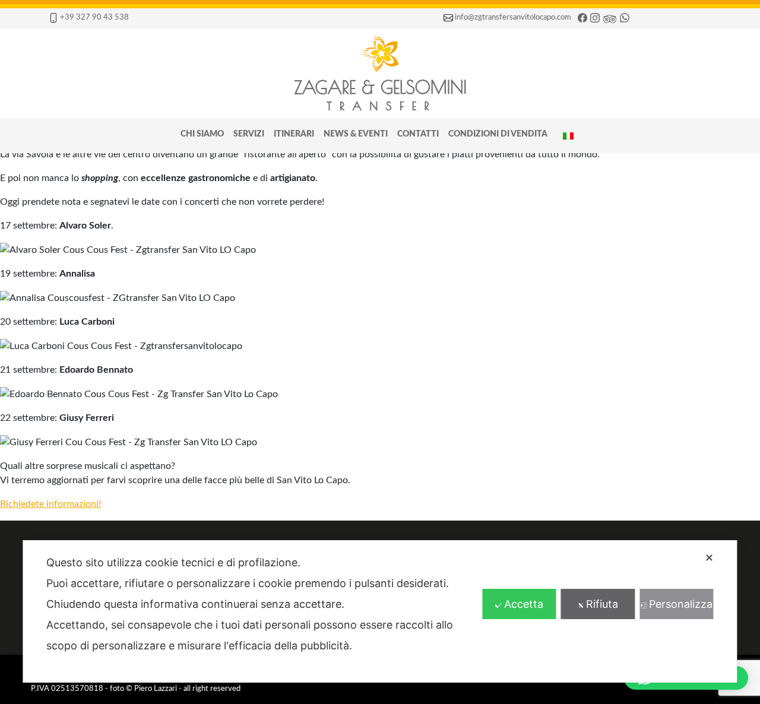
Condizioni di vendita (497, 133)
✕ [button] (709, 557)
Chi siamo (202, 133)
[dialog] (380, 611)
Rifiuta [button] (602, 604)
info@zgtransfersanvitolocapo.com (513, 17)
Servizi (248, 133)
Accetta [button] (523, 604)
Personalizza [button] (680, 604)
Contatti (418, 133)
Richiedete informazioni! (50, 504)
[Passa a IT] (568, 136)
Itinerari (294, 133)
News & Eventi (356, 133)
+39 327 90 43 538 (94, 17)
